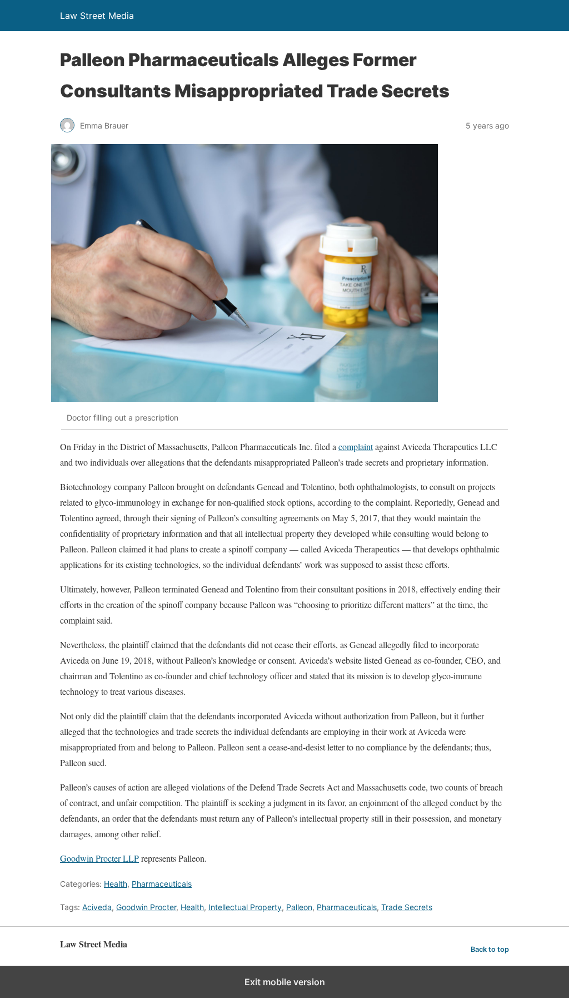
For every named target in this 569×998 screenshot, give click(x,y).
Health (115, 883)
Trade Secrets (406, 907)
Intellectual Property (245, 907)
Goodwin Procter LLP (99, 858)
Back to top (490, 949)
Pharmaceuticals (162, 883)
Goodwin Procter (146, 907)
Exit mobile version (284, 981)
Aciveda (97, 907)
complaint (355, 446)
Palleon (299, 907)
